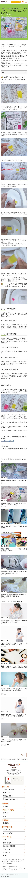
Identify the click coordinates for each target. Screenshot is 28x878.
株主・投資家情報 (7, 863)
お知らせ (5, 787)
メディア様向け (8, 833)
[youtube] (8, 876)
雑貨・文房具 (7, 843)
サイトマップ (14, 869)
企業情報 (5, 804)
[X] (3, 876)
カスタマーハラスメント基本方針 (9, 866)
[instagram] (1, 876)
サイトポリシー (5, 869)
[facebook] (5, 876)
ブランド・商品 (8, 810)
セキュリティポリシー (19, 868)
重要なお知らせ (8, 796)
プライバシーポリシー (7, 868)
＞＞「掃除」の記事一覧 (7, 441)
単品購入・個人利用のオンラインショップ (13, 859)
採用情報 (5, 820)
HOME (2, 759)
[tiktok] (10, 876)
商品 (4, 816)
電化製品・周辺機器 (9, 846)
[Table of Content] (25, 72)
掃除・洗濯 (16, 759)
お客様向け (6, 829)
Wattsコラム (8, 759)
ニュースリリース (8, 789)
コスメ (5, 855)
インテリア (6, 852)
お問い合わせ (7, 827)
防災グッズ (6, 849)
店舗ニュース (7, 792)
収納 (4, 839)
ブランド (6, 813)
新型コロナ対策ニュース (10, 799)
